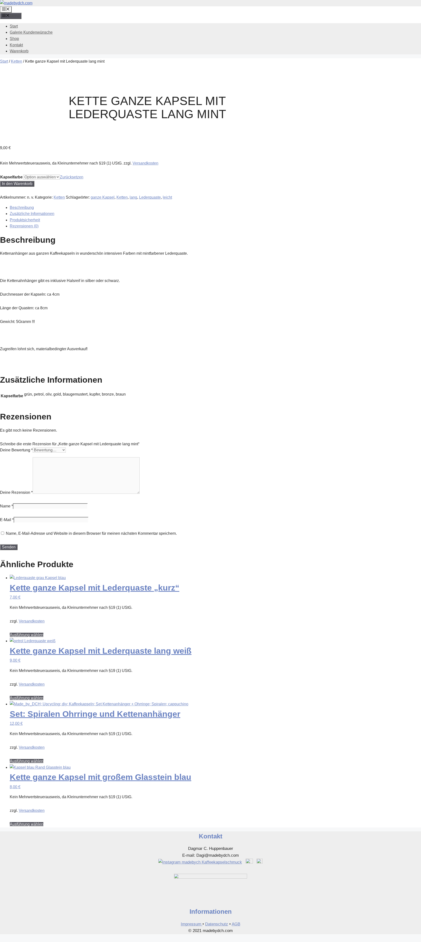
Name (6, 506)
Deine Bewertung (16, 450)
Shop (14, 39)
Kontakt (16, 45)
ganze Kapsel (103, 197)
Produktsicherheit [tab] (25, 220)
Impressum (191, 924)
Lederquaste (150, 197)
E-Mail (7, 520)
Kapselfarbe (11, 177)
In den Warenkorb (17, 184)
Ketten (16, 61)
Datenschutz (216, 924)
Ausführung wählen (26, 635)
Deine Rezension (16, 492)
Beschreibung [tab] (22, 207)
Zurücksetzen (71, 177)
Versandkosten (145, 163)
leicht (167, 197)
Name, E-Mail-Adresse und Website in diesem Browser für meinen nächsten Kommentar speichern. (91, 533)
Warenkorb (19, 51)
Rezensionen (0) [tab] (24, 226)
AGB (236, 924)
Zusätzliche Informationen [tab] (32, 214)
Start (14, 26)
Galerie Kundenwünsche (31, 32)
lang (133, 197)
